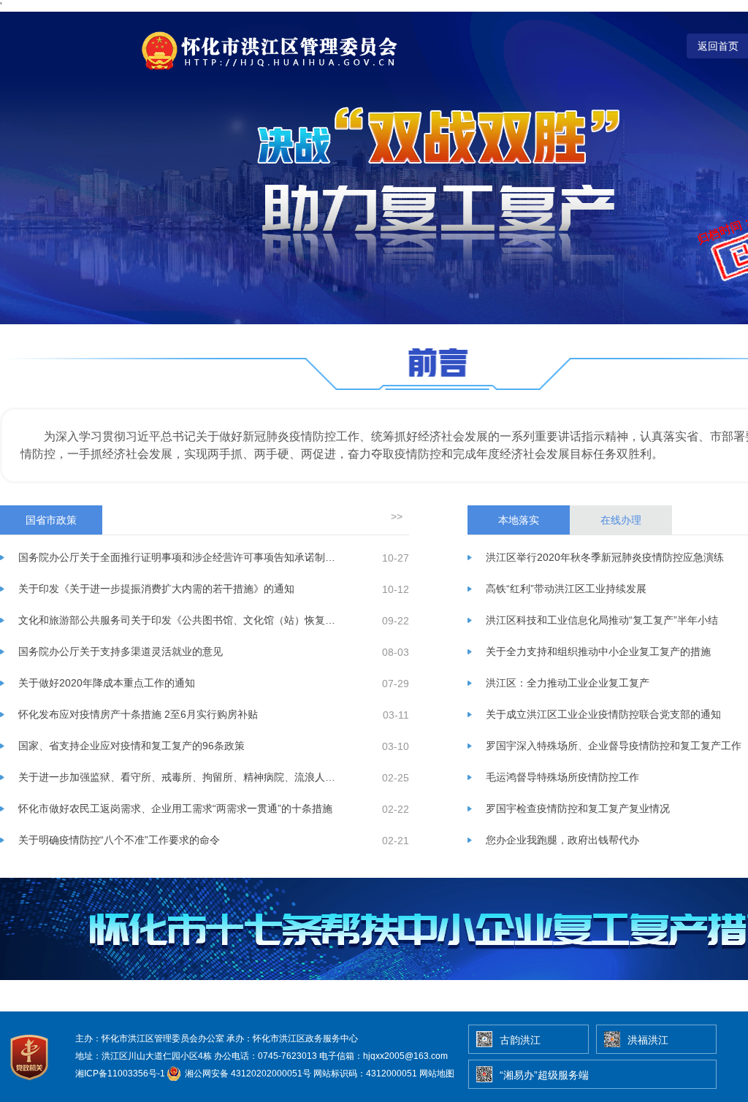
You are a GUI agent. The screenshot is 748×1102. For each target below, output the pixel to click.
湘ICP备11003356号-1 (120, 1073)
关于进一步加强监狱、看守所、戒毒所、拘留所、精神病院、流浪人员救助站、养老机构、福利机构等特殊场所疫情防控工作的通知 (177, 777)
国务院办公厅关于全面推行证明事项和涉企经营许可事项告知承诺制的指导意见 (177, 557)
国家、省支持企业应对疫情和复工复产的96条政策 (131, 745)
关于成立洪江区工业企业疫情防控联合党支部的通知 (603, 714)
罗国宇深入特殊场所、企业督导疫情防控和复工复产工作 (613, 745)
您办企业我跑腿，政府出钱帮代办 (562, 840)
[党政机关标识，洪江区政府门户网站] (30, 1084)
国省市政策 (51, 520)
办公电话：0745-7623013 (265, 1056)
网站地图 (436, 1073)
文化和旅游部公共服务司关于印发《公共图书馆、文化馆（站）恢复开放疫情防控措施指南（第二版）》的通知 (177, 620)
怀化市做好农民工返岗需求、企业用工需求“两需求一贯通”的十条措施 (175, 808)
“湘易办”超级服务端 (544, 1075)
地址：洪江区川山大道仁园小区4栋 (143, 1056)
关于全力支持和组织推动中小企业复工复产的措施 (598, 651)
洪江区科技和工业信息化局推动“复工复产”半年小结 (602, 620)
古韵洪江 (520, 1040)
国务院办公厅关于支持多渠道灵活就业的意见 (120, 651)
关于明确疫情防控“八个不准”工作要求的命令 (119, 840)
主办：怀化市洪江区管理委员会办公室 (149, 1038)
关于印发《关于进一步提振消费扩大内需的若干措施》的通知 (156, 588)
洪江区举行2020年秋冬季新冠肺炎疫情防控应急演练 (605, 557)
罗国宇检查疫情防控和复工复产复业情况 (578, 808)
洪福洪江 (647, 1040)
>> (396, 516)
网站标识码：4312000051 (365, 1073)
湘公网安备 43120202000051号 (246, 1073)
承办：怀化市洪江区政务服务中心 (292, 1038)
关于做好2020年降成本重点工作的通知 (106, 683)
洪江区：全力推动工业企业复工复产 (567, 683)
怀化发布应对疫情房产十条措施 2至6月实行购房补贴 (138, 714)
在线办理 (620, 520)
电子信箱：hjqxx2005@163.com (383, 1056)
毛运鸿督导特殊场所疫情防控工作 (562, 777)
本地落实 (518, 520)
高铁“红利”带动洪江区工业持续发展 (566, 588)
